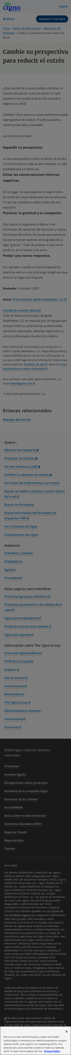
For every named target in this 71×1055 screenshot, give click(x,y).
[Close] (67, 1031)
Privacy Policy (52, 1051)
